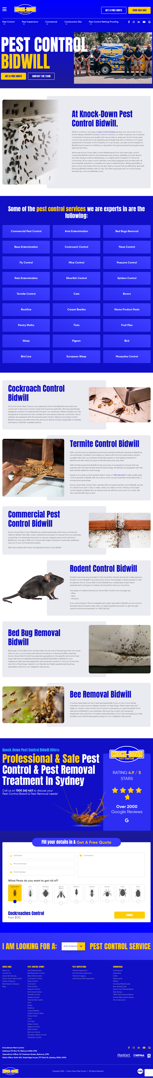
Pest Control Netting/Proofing (103, 22)
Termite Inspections (79, 970)
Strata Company (8, 981)
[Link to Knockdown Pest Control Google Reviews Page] (149, 1048)
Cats (29, 1002)
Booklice (31, 1008)
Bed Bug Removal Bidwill (34, 637)
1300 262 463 (139, 10)
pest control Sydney (106, 132)
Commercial (51, 22)
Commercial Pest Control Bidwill (34, 519)
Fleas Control (33, 981)
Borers (30, 1005)
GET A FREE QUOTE (113, 10)
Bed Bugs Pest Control (36, 973)
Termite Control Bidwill (104, 443)
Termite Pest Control (35, 1000)
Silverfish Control (34, 994)
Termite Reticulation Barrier (123, 997)
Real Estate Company (10, 984)
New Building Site (119, 986)
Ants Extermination (35, 970)
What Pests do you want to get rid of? (33, 880)
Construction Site (73, 22)
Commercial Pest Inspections (83, 978)
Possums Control (34, 989)
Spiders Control (33, 997)
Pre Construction (119, 1000)
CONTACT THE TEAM (41, 76)
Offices (115, 981)
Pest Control (8, 22)
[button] (4, 9)
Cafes (115, 976)
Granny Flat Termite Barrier (123, 989)
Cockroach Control (35, 978)
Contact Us (6, 973)
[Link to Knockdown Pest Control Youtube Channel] (144, 1048)
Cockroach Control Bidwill (36, 393)
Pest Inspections (30, 22)
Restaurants (117, 978)
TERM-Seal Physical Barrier (123, 994)
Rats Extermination (35, 992)
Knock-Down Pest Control (12, 978)
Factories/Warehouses (121, 984)
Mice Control (32, 986)
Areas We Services (9, 976)
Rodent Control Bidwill (103, 568)
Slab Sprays (117, 992)
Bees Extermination (35, 976)
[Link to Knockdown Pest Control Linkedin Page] (139, 1048)
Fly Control (32, 984)
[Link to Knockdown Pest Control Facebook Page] (129, 1048)
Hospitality (117, 973)
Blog (4, 986)
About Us (5, 970)
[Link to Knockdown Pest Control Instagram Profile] (134, 1048)
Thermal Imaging (78, 976)
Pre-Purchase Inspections (82, 973)
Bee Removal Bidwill (100, 694)
